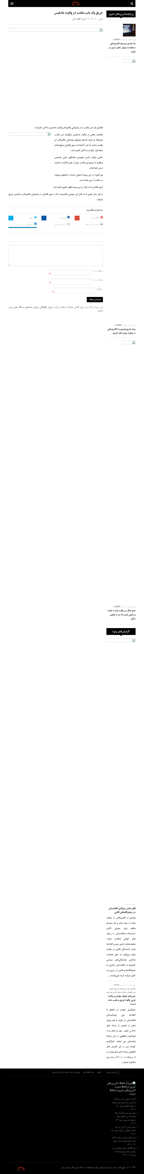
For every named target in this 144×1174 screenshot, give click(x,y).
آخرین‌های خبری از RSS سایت (123, 1092)
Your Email (98, 280)
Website (99, 290)
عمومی (111, 989)
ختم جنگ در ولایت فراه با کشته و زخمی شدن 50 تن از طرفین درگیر (122, 615)
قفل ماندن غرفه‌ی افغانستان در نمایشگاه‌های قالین (122, 910)
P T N (116, 985)
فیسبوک (62, 218)
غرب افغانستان (78, 19)
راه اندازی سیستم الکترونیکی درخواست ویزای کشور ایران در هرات (122, 48)
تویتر (30, 218)
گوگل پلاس (94, 218)
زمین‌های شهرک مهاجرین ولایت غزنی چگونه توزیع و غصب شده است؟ (122, 1000)
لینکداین (29, 224)
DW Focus (71, 3)
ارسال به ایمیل (60, 224)
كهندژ (17, 1168)
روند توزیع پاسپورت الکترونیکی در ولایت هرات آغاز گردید (121, 331)
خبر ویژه (116, 989)
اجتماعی (133, 989)
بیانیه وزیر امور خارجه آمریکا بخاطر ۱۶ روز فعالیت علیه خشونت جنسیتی (125, 1116)
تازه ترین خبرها (124, 989)
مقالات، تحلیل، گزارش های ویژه (116, 992)
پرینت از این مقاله (92, 224)
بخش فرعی (110, 1072)
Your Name (98, 271)
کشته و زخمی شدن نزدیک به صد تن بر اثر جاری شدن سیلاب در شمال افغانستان (124, 1102)
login (116, 40)
